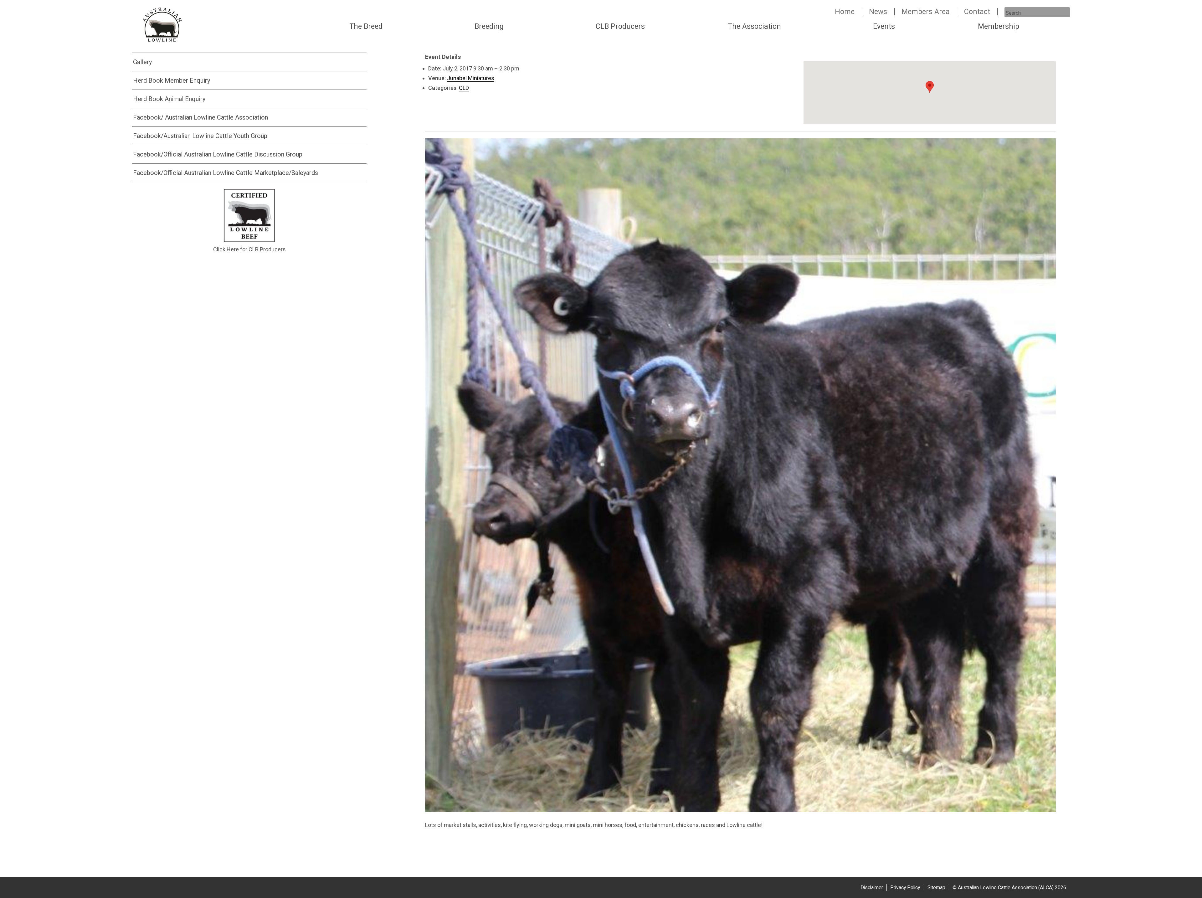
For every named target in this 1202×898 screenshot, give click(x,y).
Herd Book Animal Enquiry (169, 99)
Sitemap (936, 887)
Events (884, 26)
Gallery (142, 62)
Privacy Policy (905, 887)
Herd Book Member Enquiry (171, 80)
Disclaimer (871, 887)
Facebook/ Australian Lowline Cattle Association (200, 117)
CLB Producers (620, 26)
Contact (977, 12)
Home (845, 12)
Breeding (489, 26)
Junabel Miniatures (470, 78)
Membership (998, 26)
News (878, 12)
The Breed (366, 26)
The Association (754, 26)
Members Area (926, 12)
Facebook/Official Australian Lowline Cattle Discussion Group (217, 154)
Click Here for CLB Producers (249, 249)
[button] (930, 87)
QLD (464, 88)
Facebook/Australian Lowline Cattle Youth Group (200, 136)
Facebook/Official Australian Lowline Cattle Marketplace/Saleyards (225, 173)
